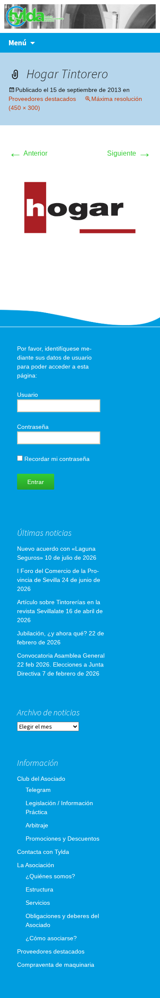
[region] (80, 16)
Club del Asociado (41, 778)
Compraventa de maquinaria (55, 964)
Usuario (27, 394)
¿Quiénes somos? (50, 876)
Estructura (39, 889)
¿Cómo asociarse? (51, 938)
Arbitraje (37, 825)
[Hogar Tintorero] (80, 210)
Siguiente (129, 153)
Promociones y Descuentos (62, 838)
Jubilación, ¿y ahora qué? (52, 633)
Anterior (28, 153)
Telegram (38, 789)
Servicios (38, 902)
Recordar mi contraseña (56, 458)
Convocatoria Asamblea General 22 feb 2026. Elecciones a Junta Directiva (61, 664)
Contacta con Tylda (43, 851)
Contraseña (33, 426)
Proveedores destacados (42, 98)
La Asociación (35, 865)
